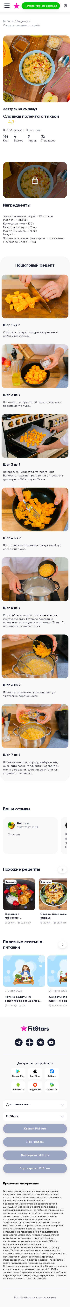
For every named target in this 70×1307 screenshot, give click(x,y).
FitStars (12, 1116)
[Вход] (65, 6)
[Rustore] (52, 1073)
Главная (8, 21)
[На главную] (16, 6)
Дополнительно (18, 1104)
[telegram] (19, 1042)
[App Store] (35, 1073)
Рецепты (22, 21)
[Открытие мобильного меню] (7, 6)
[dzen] (29, 1042)
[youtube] (51, 1042)
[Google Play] (18, 1073)
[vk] (40, 1042)
